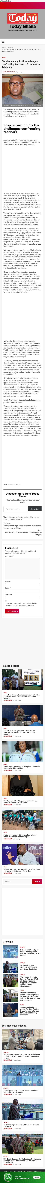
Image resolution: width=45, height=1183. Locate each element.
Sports (22, 947)
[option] (22, 952)
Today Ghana (22, 26)
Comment (9, 556)
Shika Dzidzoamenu (9, 71)
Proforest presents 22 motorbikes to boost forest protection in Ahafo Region (22, 820)
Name (8, 581)
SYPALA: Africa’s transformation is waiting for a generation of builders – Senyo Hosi (22, 854)
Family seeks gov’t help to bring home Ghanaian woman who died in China (22, 751)
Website (8, 594)
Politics (6, 1052)
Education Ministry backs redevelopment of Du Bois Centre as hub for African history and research (22, 679)
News (3, 57)
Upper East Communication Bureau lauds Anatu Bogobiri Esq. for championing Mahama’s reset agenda (22, 1039)
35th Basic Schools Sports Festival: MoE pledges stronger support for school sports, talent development (10, 980)
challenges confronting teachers (19, 517)
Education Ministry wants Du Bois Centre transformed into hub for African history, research (22, 715)
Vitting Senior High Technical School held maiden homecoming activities (22, 526)
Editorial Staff (7, 700)
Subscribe (35, 509)
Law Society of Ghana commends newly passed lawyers (23, 532)
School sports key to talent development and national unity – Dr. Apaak (10, 951)
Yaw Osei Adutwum (15, 519)
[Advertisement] (22, 169)
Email (8, 588)
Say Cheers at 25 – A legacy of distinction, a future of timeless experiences (22, 785)
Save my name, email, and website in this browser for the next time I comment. (21, 604)
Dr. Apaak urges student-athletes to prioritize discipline (10, 966)
